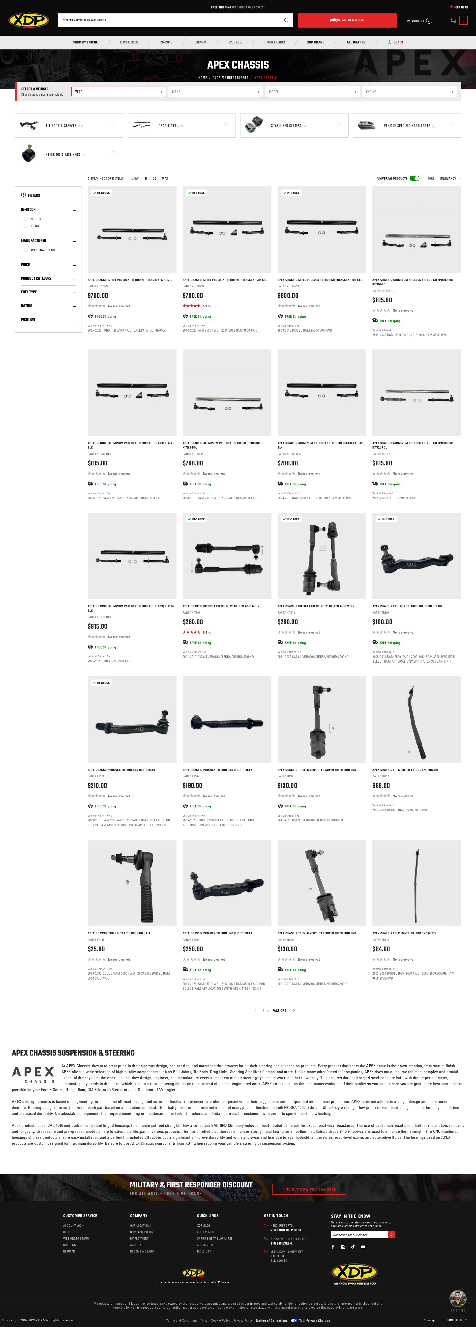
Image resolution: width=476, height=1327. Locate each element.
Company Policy (141, 1232)
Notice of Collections (272, 1320)
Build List (204, 1251)
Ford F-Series (52, 1089)
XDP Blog (203, 1225)
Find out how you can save (309, 1189)
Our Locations (140, 1225)
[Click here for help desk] (458, 1300)
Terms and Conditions (182, 1320)
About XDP (137, 1245)
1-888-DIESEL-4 (281, 1243)
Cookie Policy (220, 1320)
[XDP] (29, 20)
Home (203, 77)
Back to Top (455, 1320)
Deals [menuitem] (398, 43)
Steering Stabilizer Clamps (252, 1071)
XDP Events (205, 1232)
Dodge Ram (75, 1089)
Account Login (74, 1225)
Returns (69, 1251)
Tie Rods (200, 1071)
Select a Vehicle (353, 20)
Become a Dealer (142, 1251)
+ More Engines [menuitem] (274, 43)
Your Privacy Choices (314, 1320)
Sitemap (429, 1320)
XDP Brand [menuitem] (316, 43)
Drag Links (219, 1071)
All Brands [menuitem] (356, 43)
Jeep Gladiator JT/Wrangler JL (154, 1089)
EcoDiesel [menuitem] (235, 43)
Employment (139, 1238)
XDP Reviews (206, 1245)
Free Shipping (221, 7)
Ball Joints (182, 1071)
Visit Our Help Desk (285, 1230)
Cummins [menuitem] (166, 43)
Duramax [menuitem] (201, 43)
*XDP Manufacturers (231, 77)
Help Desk (461, 7)
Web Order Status (76, 1238)
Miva (204, 1320)
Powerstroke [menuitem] (129, 43)
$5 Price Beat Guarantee (214, 1238)
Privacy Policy (243, 1320)
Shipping (69, 1245)
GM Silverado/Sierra (105, 1089)
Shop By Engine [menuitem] (85, 43)
